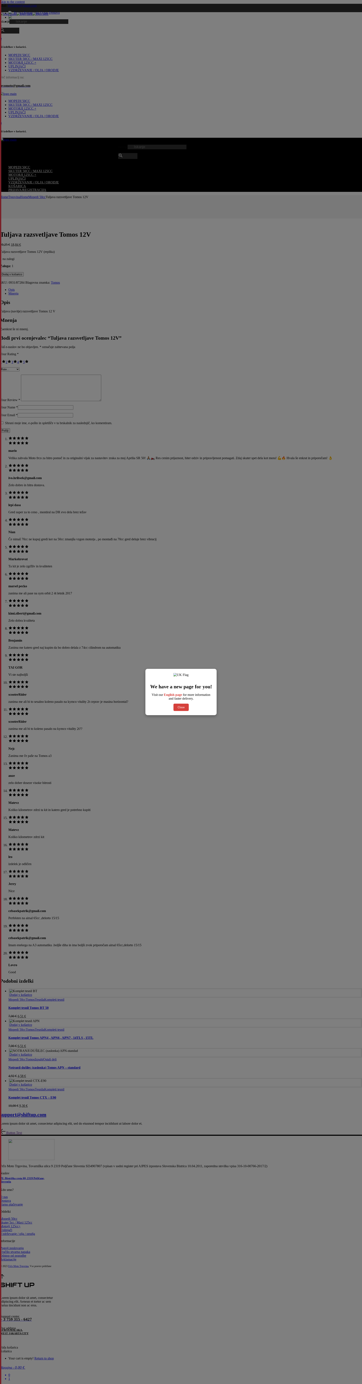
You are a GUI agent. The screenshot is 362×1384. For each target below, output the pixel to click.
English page (173, 695)
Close (181, 707)
